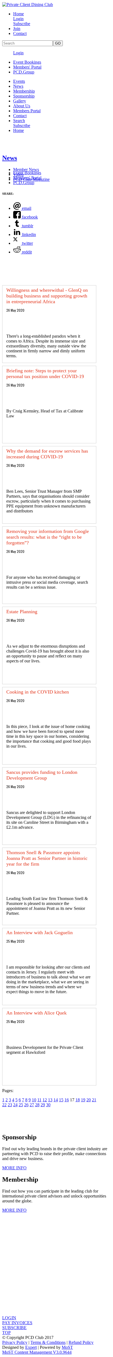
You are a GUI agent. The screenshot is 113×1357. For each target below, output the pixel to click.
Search (19, 120)
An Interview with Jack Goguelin (39, 932)
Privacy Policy (14, 1342)
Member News (26, 169)
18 (77, 1100)
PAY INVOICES (17, 1322)
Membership (24, 91)
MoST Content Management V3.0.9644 (37, 1352)
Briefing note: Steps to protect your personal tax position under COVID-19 (45, 373)
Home (18, 13)
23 (10, 1104)
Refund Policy (81, 1342)
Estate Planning (21, 611)
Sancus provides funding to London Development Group (41, 775)
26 (26, 1104)
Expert (31, 1347)
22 (4, 1104)
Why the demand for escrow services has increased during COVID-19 (47, 453)
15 (61, 1100)
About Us (21, 106)
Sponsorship (24, 96)
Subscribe (21, 23)
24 (15, 1104)
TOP (6, 1332)
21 (94, 1100)
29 (43, 1104)
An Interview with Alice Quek (36, 1013)
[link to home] (27, 4)
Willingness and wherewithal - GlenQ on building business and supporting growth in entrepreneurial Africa (47, 295)
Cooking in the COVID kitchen (37, 692)
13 (50, 1100)
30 (48, 1104)
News (18, 86)
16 (66, 1100)
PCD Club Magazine (31, 179)
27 (32, 1104)
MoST (67, 1347)
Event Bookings (27, 62)
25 (21, 1104)
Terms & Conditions (48, 1342)
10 (34, 1100)
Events (19, 81)
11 (39, 1100)
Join (16, 28)
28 (37, 1104)
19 (83, 1100)
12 (45, 1100)
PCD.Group (23, 72)
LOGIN (9, 1317)
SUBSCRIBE (14, 1327)
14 (55, 1100)
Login (18, 18)
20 (88, 1100)
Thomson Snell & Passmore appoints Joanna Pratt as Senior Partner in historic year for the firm (46, 858)
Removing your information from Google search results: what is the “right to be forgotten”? (47, 537)
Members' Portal (27, 67)
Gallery (19, 101)
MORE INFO (14, 1168)
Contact (20, 33)
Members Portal (27, 110)
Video (18, 174)
